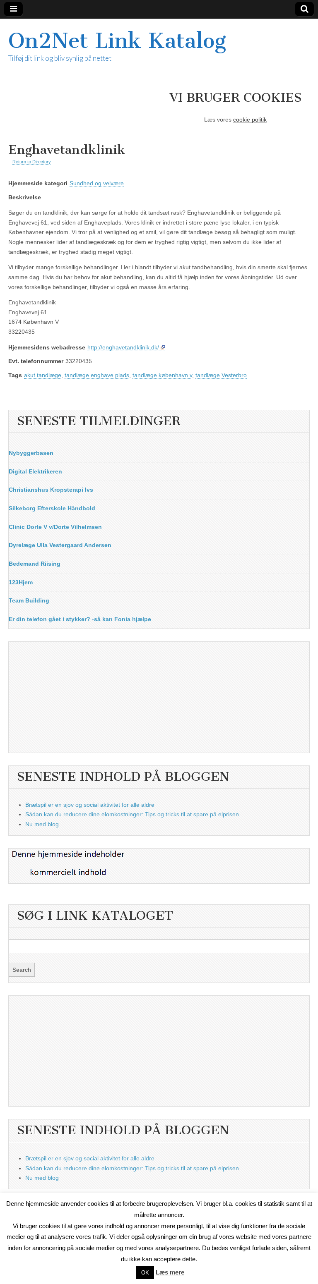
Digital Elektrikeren (35, 471)
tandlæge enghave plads (97, 375)
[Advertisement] (62, 695)
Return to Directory (31, 161)
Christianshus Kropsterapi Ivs (51, 489)
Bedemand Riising (34, 563)
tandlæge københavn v (162, 375)
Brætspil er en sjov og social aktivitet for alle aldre (89, 804)
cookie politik (250, 119)
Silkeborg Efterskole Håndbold (52, 508)
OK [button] (145, 1273)
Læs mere (170, 1272)
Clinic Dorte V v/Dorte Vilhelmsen (55, 527)
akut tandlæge (42, 375)
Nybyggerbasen (31, 453)
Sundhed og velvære (97, 183)
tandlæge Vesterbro (221, 375)
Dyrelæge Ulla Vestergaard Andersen (60, 545)
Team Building (29, 600)
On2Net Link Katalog (117, 40)
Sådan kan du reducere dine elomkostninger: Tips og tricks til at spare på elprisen (132, 814)
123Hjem (21, 582)
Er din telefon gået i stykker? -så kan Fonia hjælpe (80, 619)
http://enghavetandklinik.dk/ (123, 347)
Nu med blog (42, 824)
